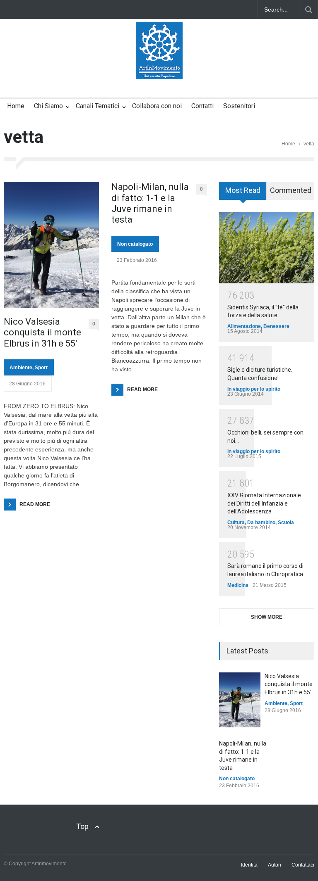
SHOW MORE (266, 617)
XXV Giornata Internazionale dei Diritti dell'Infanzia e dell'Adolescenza (264, 503)
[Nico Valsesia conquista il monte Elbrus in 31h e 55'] (239, 699)
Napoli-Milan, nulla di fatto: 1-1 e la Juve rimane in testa (150, 203)
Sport (41, 367)
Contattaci (303, 865)
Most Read (242, 190)
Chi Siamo (48, 106)
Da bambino (261, 522)
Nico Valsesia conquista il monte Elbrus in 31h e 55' (289, 684)
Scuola (286, 522)
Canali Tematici (97, 106)
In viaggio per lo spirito (253, 389)
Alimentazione (244, 326)
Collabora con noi (157, 106)
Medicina (237, 585)
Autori (274, 865)
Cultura (236, 522)
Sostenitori (239, 106)
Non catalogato (135, 244)
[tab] (243, 194)
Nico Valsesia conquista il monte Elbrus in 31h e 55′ (42, 332)
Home (15, 106)
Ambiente (21, 367)
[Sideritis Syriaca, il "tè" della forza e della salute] (266, 247)
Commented (290, 190)
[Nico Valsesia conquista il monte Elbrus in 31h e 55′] (51, 245)
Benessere (276, 326)
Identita (249, 865)
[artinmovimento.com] (159, 66)
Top (82, 826)
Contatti (202, 106)
